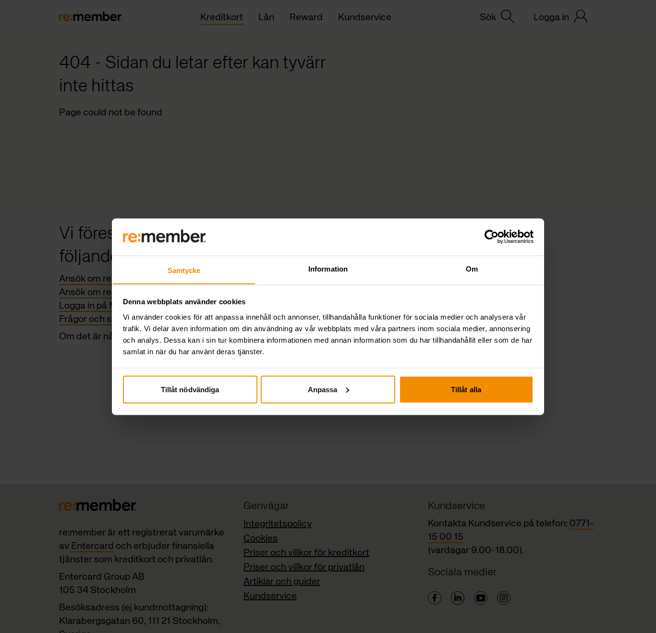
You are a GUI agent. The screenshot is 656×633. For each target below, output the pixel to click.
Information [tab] (328, 268)
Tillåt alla (466, 389)
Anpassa (323, 389)
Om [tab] (472, 268)
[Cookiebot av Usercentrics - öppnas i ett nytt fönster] (491, 236)
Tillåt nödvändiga (190, 389)
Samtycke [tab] (184, 270)
